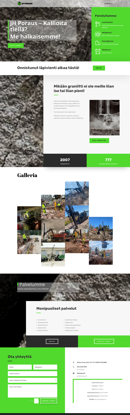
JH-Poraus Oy (109, 3)
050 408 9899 (82, 367)
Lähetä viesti (104, 341)
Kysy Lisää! (15, 45)
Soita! (99, 68)
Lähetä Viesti (49, 401)
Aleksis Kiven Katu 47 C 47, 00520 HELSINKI (92, 362)
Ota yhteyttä (99, 140)
